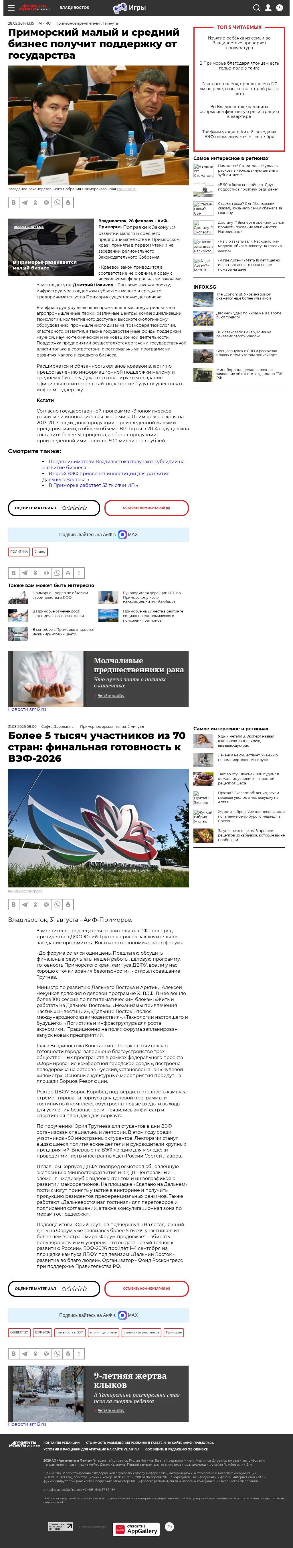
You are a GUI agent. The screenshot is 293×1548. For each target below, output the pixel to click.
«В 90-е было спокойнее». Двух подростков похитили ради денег (248, 187)
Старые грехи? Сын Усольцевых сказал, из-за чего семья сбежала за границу (250, 208)
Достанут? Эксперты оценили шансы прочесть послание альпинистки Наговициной (251, 227)
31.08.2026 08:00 (22, 726)
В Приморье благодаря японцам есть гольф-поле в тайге (239, 66)
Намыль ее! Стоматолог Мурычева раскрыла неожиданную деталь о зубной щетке (249, 170)
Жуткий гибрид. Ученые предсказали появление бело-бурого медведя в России (251, 816)
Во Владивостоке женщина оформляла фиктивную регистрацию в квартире (239, 111)
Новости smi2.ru (27, 709)
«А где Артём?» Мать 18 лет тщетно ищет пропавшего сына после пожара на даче (249, 264)
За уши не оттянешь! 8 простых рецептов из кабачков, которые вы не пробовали (251, 835)
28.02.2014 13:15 (21, 23)
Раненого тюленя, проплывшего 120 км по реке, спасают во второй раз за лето (239, 89)
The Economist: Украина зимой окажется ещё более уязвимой (243, 296)
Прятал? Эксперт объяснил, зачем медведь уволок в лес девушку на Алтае (248, 797)
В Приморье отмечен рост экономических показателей (58, 613)
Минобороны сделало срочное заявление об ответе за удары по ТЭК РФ (249, 374)
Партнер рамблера (92, 1527)
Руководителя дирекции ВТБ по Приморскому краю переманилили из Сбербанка (152, 597)
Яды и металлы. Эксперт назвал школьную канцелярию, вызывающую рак (246, 741)
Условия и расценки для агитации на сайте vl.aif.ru (91, 1449)
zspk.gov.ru (126, 189)
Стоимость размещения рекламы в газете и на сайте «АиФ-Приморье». (150, 1443)
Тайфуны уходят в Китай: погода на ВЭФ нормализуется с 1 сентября (239, 134)
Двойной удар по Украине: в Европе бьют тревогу (248, 315)
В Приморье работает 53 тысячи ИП (92, 485)
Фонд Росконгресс (25, 891)
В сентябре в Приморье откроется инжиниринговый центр (63, 631)
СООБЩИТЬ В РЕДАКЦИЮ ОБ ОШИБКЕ (176, 1449)
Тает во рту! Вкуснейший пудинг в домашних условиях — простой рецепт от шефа (248, 778)
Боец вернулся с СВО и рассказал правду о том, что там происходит (246, 353)
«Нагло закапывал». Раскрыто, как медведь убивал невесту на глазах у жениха (250, 246)
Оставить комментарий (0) (146, 508)
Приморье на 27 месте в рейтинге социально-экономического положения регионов (153, 616)
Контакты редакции (61, 1443)
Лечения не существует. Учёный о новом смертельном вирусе (248, 757)
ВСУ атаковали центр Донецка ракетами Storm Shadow (243, 334)
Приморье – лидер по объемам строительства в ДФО (60, 595)
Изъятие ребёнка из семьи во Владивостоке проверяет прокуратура (239, 43)
